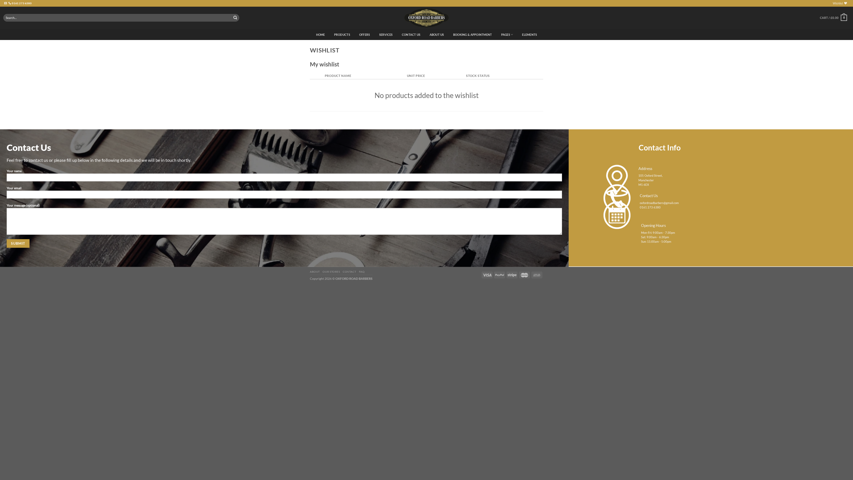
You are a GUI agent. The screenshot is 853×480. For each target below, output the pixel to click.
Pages (505, 34)
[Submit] (235, 18)
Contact (349, 271)
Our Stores (331, 271)
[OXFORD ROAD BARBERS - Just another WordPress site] (426, 17)
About (315, 271)
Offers (364, 34)
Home (320, 34)
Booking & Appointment (472, 34)
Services (386, 34)
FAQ (362, 271)
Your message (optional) (23, 205)
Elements (529, 34)
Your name (14, 171)
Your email (14, 188)
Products (342, 34)
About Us (437, 34)
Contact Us (411, 34)
